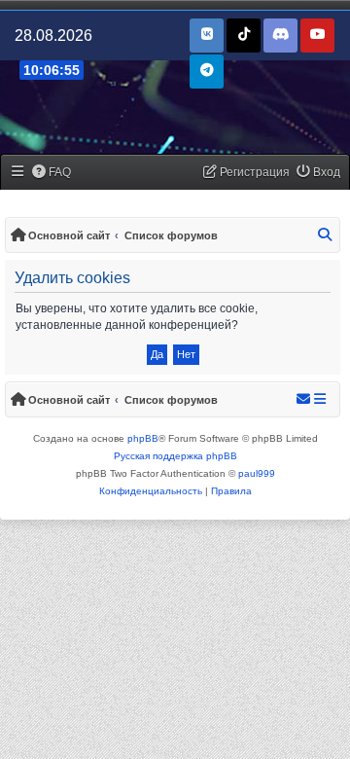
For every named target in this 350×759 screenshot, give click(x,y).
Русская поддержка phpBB (175, 456)
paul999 (256, 473)
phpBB (142, 438)
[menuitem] (52, 173)
